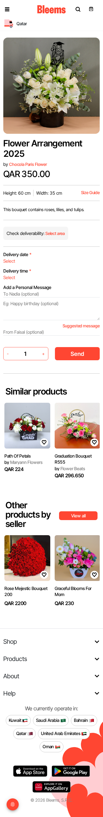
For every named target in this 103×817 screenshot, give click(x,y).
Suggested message (81, 325)
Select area (54, 233)
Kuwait (16, 720)
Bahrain (81, 720)
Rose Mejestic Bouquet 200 (25, 591)
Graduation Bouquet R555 (73, 459)
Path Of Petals (17, 456)
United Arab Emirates (61, 733)
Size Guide (90, 192)
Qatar (21, 733)
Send (77, 353)
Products (15, 658)
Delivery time (17, 271)
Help (9, 693)
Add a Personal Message (27, 287)
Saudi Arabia (48, 720)
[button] (7, 9)
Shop (10, 641)
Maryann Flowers (23, 462)
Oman (49, 746)
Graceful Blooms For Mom (73, 591)
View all (78, 515)
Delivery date (17, 254)
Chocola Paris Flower (28, 164)
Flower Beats (70, 468)
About (11, 676)
